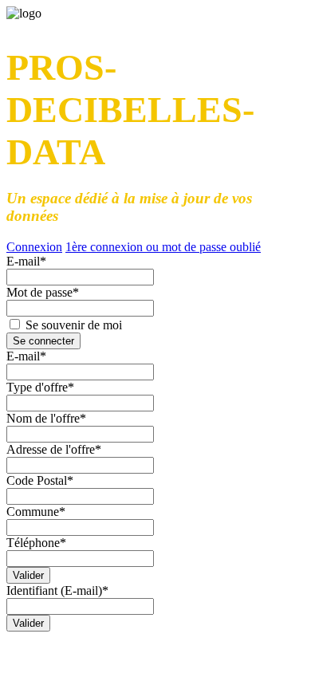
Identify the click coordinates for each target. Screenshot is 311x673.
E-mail (26, 261)
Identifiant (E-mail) (57, 590)
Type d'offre (40, 387)
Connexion (34, 247)
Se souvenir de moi (72, 325)
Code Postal (39, 480)
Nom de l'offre (46, 418)
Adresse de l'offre (53, 449)
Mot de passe (42, 292)
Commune (35, 511)
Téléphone (36, 542)
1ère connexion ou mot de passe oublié (163, 247)
